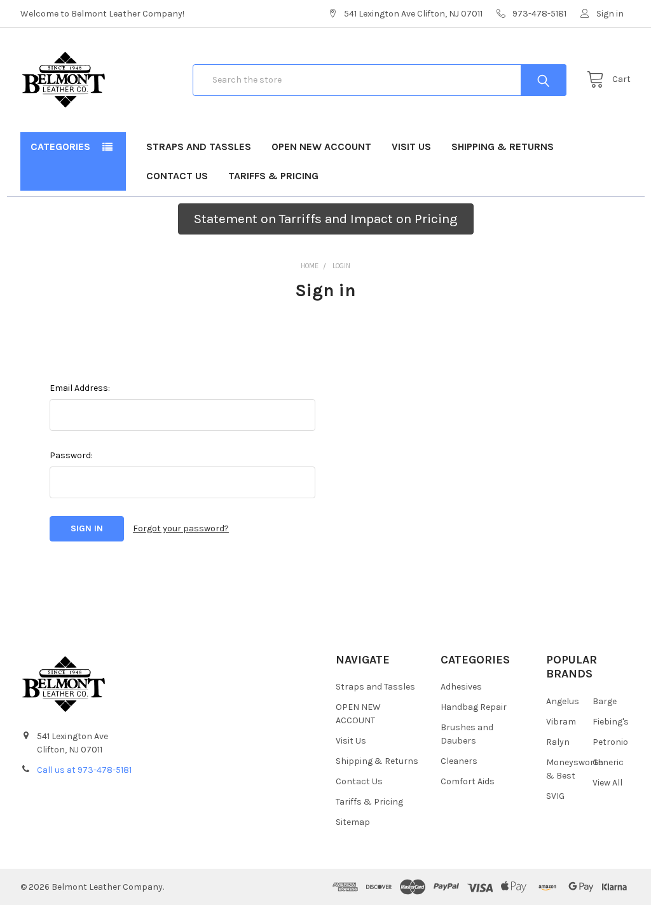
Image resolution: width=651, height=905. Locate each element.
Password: (71, 455)
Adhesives (461, 686)
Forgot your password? (181, 528)
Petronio (610, 742)
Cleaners (459, 761)
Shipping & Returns (502, 146)
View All (607, 782)
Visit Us (411, 146)
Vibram (561, 721)
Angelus (562, 701)
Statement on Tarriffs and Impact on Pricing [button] (326, 218)
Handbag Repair (474, 707)
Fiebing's (611, 721)
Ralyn (558, 742)
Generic (608, 762)
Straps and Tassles (198, 146)
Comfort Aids (468, 781)
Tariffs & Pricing (273, 176)
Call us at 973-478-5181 (84, 770)
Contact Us (177, 176)
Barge (605, 701)
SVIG (555, 796)
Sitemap (353, 822)
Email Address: (80, 388)
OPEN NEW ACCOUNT (321, 146)
